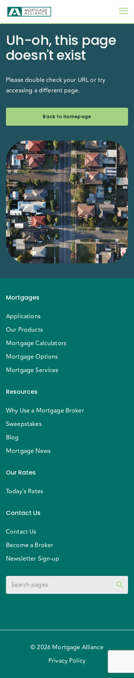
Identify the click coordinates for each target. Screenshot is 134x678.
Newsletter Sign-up (32, 558)
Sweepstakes (24, 424)
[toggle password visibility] (119, 584)
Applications (23, 316)
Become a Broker (29, 545)
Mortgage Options (32, 356)
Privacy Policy (67, 660)
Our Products (24, 329)
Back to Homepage (67, 116)
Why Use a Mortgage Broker (45, 410)
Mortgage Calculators (36, 343)
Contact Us (21, 531)
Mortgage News (28, 451)
